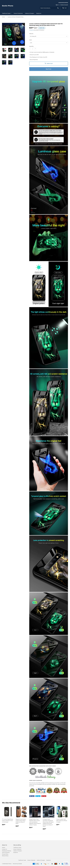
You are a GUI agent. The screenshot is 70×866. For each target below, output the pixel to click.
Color (30, 40)
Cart (65, 8)
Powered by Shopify (17, 863)
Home (3, 16)
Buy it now (48, 69)
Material (31, 33)
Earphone (38, 13)
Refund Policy (5, 855)
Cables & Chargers (29, 13)
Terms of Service (6, 852)
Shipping (31, 30)
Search (3, 847)
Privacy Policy (5, 854)
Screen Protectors (18, 13)
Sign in (57, 4)
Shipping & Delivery (6, 850)
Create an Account (64, 4)
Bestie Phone (7, 6)
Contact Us (4, 849)
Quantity (31, 46)
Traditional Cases (6, 13)
